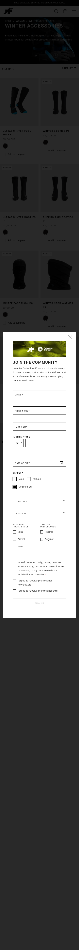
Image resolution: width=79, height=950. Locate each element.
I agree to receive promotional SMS (38, 590)
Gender (18, 473)
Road (20, 531)
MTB (20, 546)
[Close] (70, 337)
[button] (39, 501)
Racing (49, 531)
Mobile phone (22, 437)
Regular (49, 539)
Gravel (21, 539)
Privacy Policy (25, 566)
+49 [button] (16, 442)
